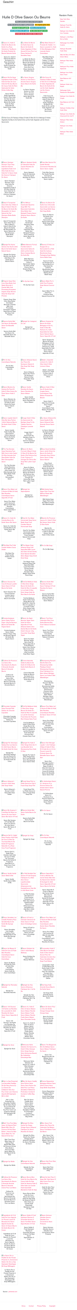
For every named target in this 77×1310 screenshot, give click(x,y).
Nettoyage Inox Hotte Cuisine (67, 44)
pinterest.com (13, 1292)
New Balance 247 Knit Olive (67, 103)
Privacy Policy (41, 1306)
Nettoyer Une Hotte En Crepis (67, 97)
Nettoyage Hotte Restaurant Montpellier (67, 91)
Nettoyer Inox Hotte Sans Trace (66, 73)
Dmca (23, 1306)
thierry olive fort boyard (38, 28)
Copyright (52, 1306)
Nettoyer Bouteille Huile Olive (65, 50)
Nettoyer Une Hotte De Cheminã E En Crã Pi (67, 115)
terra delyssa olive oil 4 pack (19, 31)
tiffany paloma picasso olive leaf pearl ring (29, 22)
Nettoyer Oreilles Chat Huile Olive (67, 109)
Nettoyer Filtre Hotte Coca (66, 62)
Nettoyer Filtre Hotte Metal (66, 133)
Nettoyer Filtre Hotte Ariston (66, 121)
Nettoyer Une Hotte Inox (66, 127)
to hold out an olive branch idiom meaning (29, 34)
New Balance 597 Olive (65, 79)
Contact (31, 1306)
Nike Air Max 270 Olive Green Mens (67, 56)
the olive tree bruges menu (38, 31)
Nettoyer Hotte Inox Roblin (66, 85)
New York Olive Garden (65, 20)
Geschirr (8, 2)
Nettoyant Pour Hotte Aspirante (66, 67)
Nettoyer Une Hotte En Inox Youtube (67, 32)
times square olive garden (21, 28)
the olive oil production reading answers (20, 25)
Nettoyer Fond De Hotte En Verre (65, 26)
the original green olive (42, 25)
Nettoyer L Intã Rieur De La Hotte (66, 38)
